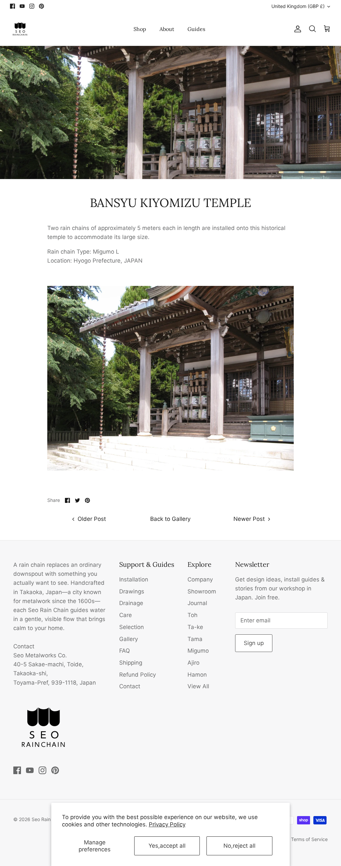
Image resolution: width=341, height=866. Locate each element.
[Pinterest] (41, 6)
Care (125, 615)
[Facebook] (12, 6)
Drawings (131, 591)
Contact (129, 686)
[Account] (296, 29)
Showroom (201, 591)
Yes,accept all (167, 845)
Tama (194, 639)
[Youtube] (22, 6)
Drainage (131, 603)
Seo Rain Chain (48, 819)
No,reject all (239, 845)
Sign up (254, 643)
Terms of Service (309, 839)
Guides (196, 29)
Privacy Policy (167, 824)
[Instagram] (31, 6)
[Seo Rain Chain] (20, 29)
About (167, 29)
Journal (197, 603)
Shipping (130, 662)
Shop (140, 29)
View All (198, 686)
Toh (192, 615)
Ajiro (193, 662)
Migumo (198, 650)
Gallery (128, 639)
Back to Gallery (170, 519)
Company (200, 579)
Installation (133, 579)
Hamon (197, 674)
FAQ (124, 650)
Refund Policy (137, 674)
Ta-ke (195, 627)
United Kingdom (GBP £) (298, 6)
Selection (131, 627)
